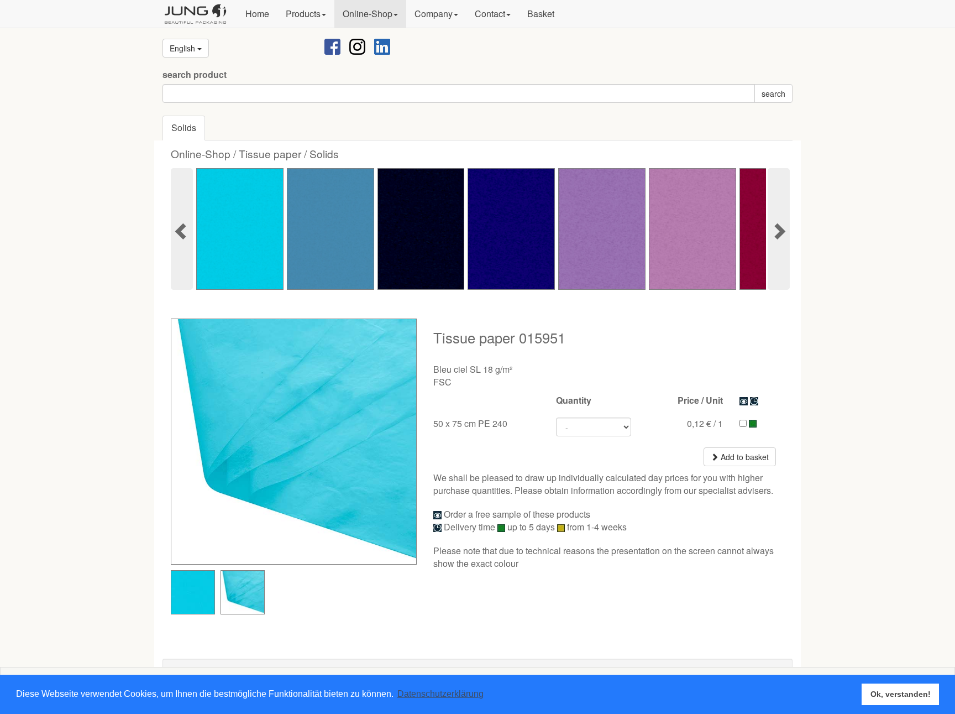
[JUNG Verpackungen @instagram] (357, 45)
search (773, 93)
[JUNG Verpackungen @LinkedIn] (382, 45)
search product (194, 75)
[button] (305, 14)
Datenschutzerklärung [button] (440, 694)
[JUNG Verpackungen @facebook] (332, 45)
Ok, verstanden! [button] (900, 694)
